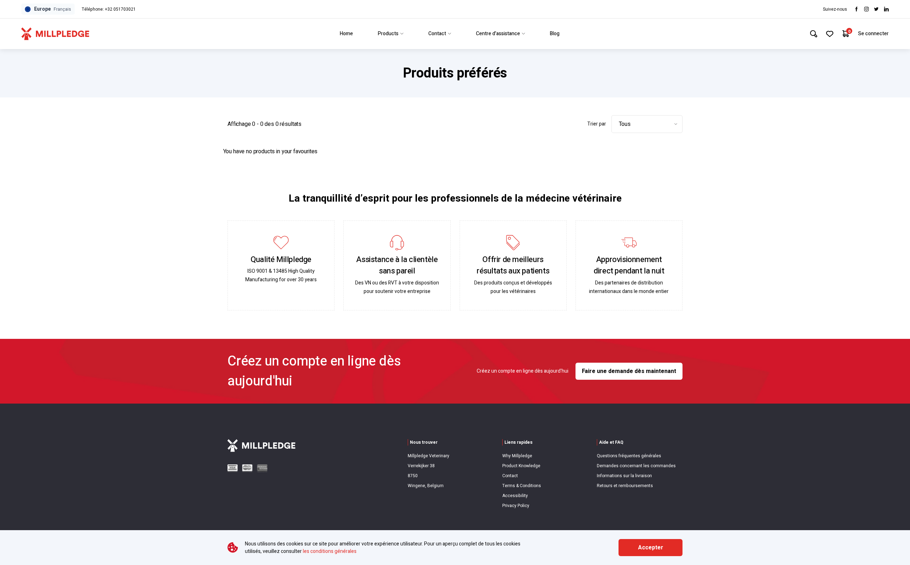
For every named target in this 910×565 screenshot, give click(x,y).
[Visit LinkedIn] (886, 9)
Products (388, 33)
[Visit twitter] (876, 9)
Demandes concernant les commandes (636, 466)
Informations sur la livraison (624, 476)
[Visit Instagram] (866, 9)
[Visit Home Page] (55, 33)
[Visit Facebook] (856, 9)
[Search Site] (813, 33)
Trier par (596, 124)
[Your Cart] (845, 33)
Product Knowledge (521, 466)
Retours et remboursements (625, 486)
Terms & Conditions (521, 486)
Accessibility (515, 495)
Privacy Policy (515, 505)
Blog (555, 33)
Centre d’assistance (498, 33)
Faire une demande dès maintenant (629, 371)
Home (346, 33)
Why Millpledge (517, 456)
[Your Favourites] (830, 34)
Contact (437, 33)
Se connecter (873, 33)
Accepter (650, 547)
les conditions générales (330, 551)
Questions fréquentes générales (629, 456)
